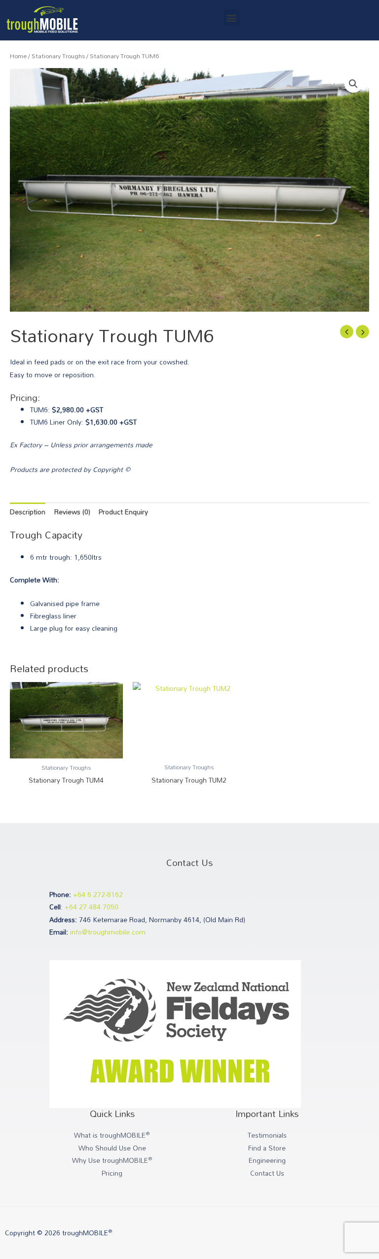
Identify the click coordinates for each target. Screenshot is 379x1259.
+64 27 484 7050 (91, 906)
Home (18, 56)
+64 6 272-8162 (98, 894)
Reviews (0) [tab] (72, 511)
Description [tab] (27, 511)
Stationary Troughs (58, 56)
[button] (232, 17)
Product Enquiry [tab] (123, 511)
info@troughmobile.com (108, 931)
